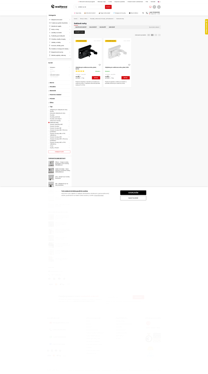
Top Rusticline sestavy (56, 158)
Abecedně (112, 27)
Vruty (59, 146)
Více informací (99, 195)
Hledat (108, 7)
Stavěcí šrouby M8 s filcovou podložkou (59, 130)
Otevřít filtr (79, 32)
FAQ (147, 1)
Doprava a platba (120, 1)
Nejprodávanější (80, 27)
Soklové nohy (59, 122)
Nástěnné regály (56, 26)
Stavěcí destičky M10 (59, 124)
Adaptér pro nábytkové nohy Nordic (59, 110)
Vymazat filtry (59, 152)
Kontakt (153, 1)
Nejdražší (103, 27)
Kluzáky (59, 115)
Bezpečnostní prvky (57, 52)
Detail (96, 78)
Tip (59, 73)
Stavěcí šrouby (59, 126)
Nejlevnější (93, 27)
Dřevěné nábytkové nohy (59, 113)
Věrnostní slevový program (87, 1)
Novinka (59, 71)
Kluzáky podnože (59, 117)
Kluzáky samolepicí (59, 119)
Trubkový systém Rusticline (59, 23)
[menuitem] (78, 13)
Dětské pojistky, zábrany (58, 55)
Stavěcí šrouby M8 (59, 128)
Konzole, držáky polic (57, 45)
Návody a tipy (102, 1)
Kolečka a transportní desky (59, 49)
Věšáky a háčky (56, 42)
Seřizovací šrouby (59, 120)
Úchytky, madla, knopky (58, 39)
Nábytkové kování (56, 20)
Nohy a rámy (55, 29)
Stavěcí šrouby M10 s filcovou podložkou (59, 139)
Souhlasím (133, 192)
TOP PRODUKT (59, 77)
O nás (110, 1)
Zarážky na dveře (56, 32)
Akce (59, 69)
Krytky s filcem (59, 148)
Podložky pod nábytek (58, 36)
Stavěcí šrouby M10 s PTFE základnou (59, 143)
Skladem (59, 67)
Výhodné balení (59, 75)
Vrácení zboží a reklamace (135, 1)
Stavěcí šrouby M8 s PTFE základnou (59, 134)
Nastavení (133, 198)
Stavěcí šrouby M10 (59, 137)
